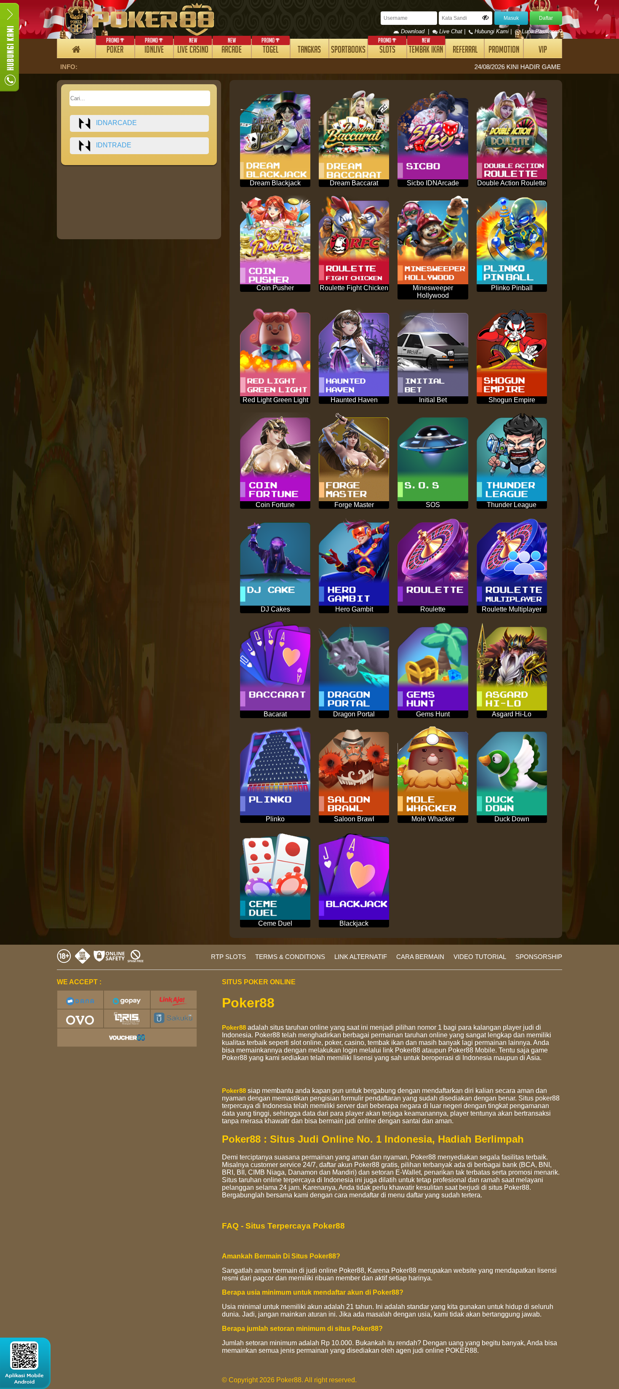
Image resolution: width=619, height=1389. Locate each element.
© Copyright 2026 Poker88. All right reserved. (289, 1380)
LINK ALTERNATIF (360, 956)
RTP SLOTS (228, 956)
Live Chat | (452, 31)
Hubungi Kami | (493, 31)
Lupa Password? (541, 31)
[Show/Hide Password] (485, 17)
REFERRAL (465, 50)
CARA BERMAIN (420, 956)
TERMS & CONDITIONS (290, 956)
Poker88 (234, 1027)
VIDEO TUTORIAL (480, 956)
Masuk (511, 18)
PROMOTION (503, 50)
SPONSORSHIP (538, 956)
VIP (543, 50)
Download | (415, 31)
